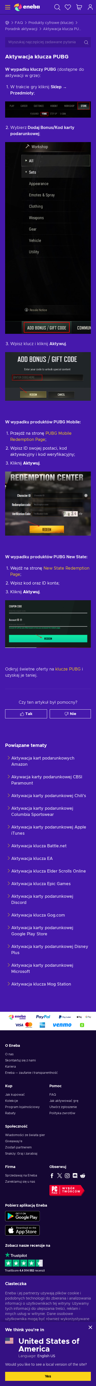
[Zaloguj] (90, 7)
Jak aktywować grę (63, 1100)
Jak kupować (15, 1094)
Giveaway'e (13, 1141)
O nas (9, 1054)
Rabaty (10, 1113)
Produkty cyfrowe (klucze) (50, 23)
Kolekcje (11, 1100)
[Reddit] (82, 1175)
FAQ (19, 23)
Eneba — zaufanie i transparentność (31, 1072)
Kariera (10, 1066)
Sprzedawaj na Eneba (21, 1175)
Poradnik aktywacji (21, 29)
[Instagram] (67, 1175)
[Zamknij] (90, 1327)
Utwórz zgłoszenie (63, 1107)
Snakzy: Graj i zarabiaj (21, 1153)
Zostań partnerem (18, 1147)
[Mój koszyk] (79, 7)
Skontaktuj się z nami (20, 1060)
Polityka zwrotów (62, 1113)
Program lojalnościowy (22, 1107)
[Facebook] (52, 1175)
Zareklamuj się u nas (20, 1181)
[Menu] (7, 7)
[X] (59, 1175)
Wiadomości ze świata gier (25, 1135)
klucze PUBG (68, 669)
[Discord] (75, 1175)
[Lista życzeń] (67, 7)
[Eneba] (27, 7)
